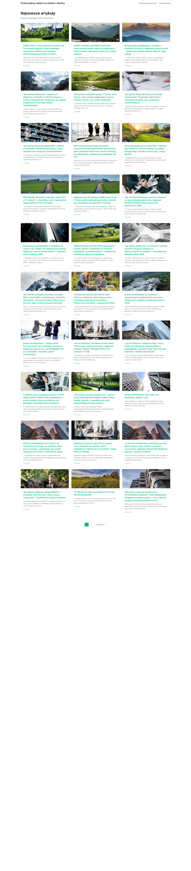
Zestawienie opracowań (148, 3)
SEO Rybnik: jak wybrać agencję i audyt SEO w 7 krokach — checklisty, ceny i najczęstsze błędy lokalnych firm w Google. (44, 200)
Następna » (100, 525)
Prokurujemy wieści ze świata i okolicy (43, 3)
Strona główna (164, 3)
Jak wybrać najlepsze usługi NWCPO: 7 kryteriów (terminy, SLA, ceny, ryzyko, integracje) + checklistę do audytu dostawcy (44, 495)
